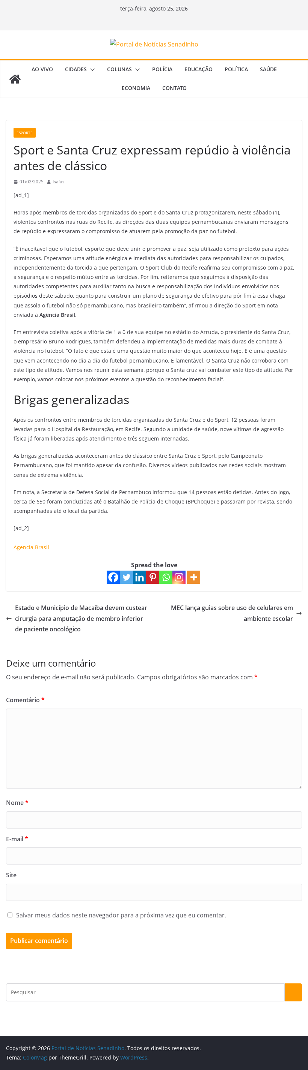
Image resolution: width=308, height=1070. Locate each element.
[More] (194, 577)
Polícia (162, 69)
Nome (17, 803)
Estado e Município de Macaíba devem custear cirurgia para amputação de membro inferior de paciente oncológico (81, 619)
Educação (198, 69)
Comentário (25, 700)
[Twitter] (126, 577)
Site (11, 875)
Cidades (76, 69)
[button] (91, 69)
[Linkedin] (139, 577)
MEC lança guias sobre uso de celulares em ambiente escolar (232, 613)
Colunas (119, 69)
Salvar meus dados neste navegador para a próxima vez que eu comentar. (121, 915)
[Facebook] (113, 577)
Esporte (25, 132)
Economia (136, 87)
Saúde (268, 69)
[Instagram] (179, 577)
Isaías (59, 181)
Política (236, 69)
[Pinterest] (152, 577)
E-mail (17, 839)
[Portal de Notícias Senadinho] (15, 79)
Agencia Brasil (31, 547)
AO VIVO (42, 69)
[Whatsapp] (165, 577)
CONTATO (174, 87)
